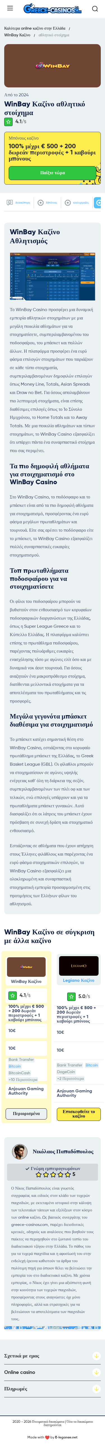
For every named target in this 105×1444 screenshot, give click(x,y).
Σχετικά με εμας (21, 1356)
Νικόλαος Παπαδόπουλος (63, 1152)
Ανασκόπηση (22, 202)
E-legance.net (66, 1437)
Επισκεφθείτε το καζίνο (79, 1114)
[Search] (95, 9)
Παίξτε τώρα (52, 173)
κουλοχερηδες (80, 202)
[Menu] (10, 8)
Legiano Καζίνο (78, 980)
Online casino (19, 1372)
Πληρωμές (15, 1389)
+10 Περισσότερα (23, 1080)
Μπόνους (51, 202)
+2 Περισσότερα (70, 1079)
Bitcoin (15, 1066)
